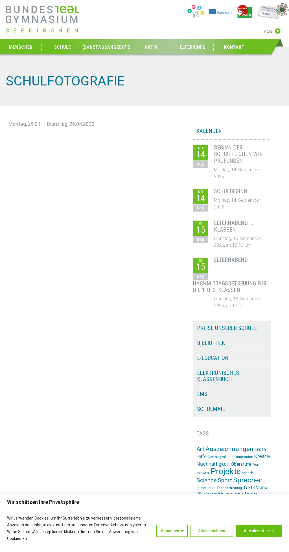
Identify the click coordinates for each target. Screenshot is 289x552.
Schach (247, 473)
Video (261, 487)
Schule (62, 47)
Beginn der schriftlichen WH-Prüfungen (238, 154)
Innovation (244, 457)
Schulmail (211, 409)
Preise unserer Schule (227, 328)
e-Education (213, 358)
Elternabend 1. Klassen (233, 226)
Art (200, 449)
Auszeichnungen (229, 449)
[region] (144, 523)
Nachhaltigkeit (213, 464)
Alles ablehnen (211, 531)
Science (206, 480)
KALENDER (209, 130)
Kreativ (262, 456)
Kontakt (234, 47)
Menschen (21, 47)
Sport (225, 480)
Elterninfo (193, 47)
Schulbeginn (231, 191)
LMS (202, 394)
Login (267, 32)
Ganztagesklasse (221, 457)
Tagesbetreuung (229, 488)
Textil (249, 487)
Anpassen (170, 531)
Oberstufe (241, 464)
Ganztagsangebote (107, 47)
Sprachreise (205, 488)
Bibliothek (211, 343)
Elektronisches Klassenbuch (218, 376)
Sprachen (248, 480)
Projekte (226, 471)
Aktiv (151, 47)
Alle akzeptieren (259, 531)
